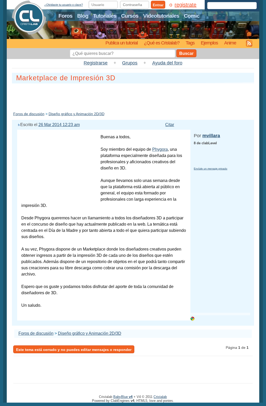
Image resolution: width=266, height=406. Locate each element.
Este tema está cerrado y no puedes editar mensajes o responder (73, 350)
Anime (230, 42)
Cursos (129, 16)
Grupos (129, 63)
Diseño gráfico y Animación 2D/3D (76, 114)
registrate (185, 5)
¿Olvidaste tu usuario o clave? (63, 4)
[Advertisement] (133, 96)
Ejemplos (209, 42)
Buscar (186, 53)
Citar (169, 124)
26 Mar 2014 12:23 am (59, 124)
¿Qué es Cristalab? (161, 42)
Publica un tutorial (121, 42)
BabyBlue (122, 397)
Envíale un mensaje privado (210, 168)
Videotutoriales (161, 16)
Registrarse (96, 63)
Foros (65, 16)
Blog (82, 16)
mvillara (211, 135)
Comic (192, 16)
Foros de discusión (28, 114)
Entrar (158, 5)
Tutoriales (104, 16)
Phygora (160, 149)
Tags (190, 42)
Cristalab (160, 397)
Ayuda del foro (167, 63)
